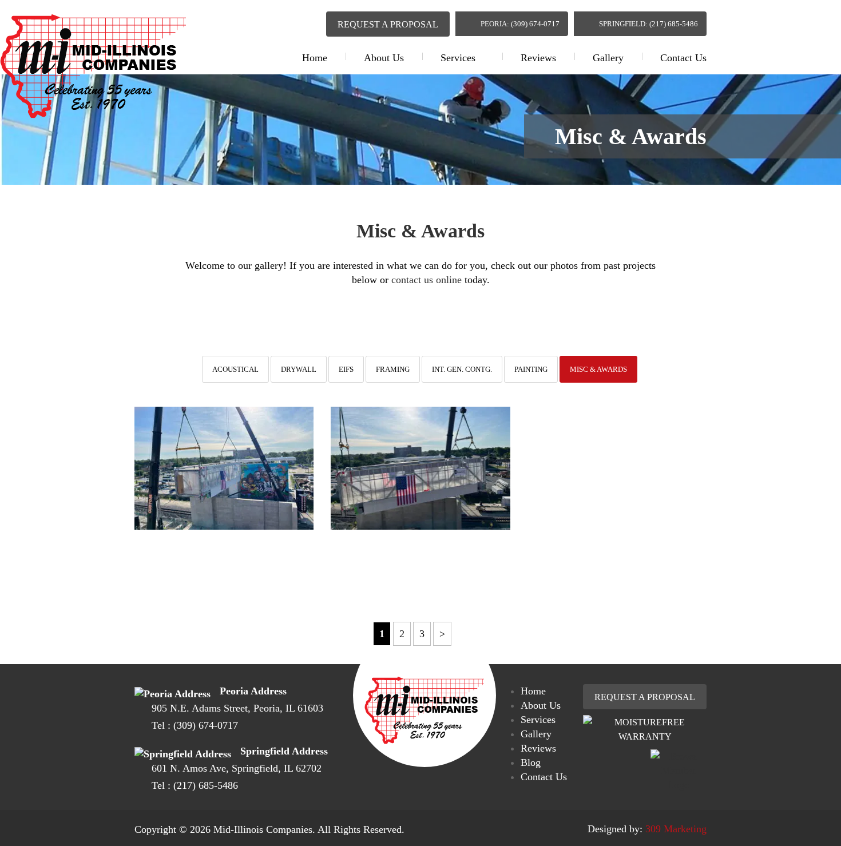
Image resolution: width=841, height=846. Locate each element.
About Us (384, 57)
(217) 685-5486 (205, 785)
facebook (286, 21)
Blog (531, 762)
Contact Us (683, 57)
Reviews (538, 57)
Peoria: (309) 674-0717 (520, 23)
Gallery (608, 57)
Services (458, 57)
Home (314, 57)
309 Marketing (676, 829)
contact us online (426, 279)
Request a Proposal (388, 24)
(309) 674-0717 (205, 725)
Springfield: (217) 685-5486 (648, 23)
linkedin (308, 22)
